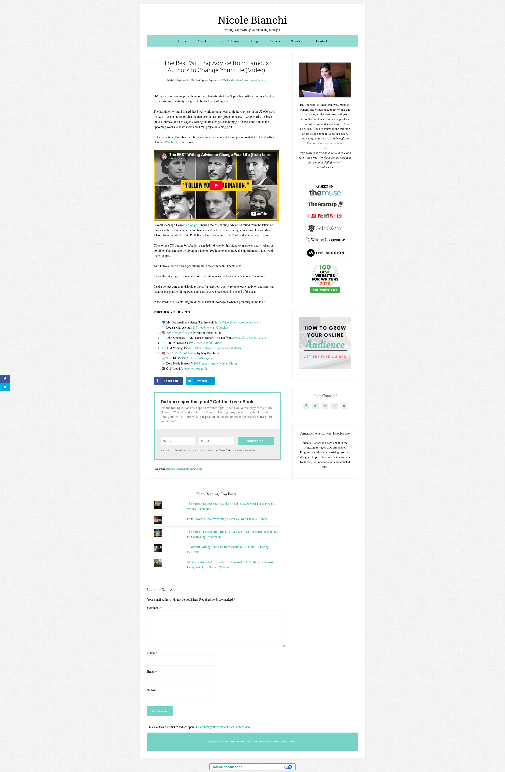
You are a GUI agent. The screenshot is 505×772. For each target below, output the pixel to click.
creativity (170, 468)
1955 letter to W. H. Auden (205, 343)
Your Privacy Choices (265, 767)
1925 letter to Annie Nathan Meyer (215, 363)
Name (152, 652)
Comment (154, 608)
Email (152, 671)
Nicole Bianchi (252, 19)
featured (179, 468)
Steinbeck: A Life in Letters (249, 338)
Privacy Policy (224, 450)
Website (152, 690)
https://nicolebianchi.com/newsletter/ (237, 322)
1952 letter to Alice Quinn (198, 358)
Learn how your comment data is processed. (223, 727)
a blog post (192, 225)
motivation (189, 468)
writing (198, 468)
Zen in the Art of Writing (181, 353)
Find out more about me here (325, 143)
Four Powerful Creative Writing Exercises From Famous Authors (227, 519)
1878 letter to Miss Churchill (210, 327)
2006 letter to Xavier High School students (214, 348)
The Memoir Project (179, 332)
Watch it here (173, 142)
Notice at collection (227, 767)
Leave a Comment (257, 80)
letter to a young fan (196, 368)
